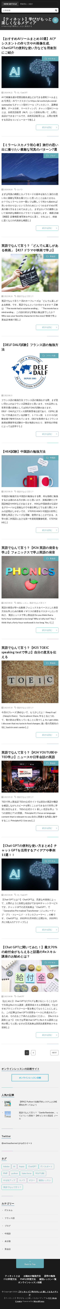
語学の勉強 (49, 1276)
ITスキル (51, 59)
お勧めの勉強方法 (32, 1276)
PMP (5, 1173)
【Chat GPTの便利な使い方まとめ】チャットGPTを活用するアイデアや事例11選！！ (29, 850)
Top (57, 1306)
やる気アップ (9, 1180)
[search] (56, 10)
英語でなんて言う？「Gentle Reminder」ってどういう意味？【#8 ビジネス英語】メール (38, 1115)
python (14, 1173)
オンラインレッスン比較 (30, 1077)
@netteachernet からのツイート (17, 1143)
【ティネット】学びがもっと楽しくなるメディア (27, 20)
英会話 (52, 256)
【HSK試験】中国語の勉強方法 (24, 451)
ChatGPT (23, 92)
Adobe (6, 1166)
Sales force (26, 1173)
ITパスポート (46, 1166)
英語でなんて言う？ (25, 296)
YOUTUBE (39, 1173)
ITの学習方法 (10, 1279)
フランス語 (50, 355)
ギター (32, 1180)
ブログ (52, 155)
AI (18, 92)
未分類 (8, 1241)
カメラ (20, 189)
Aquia (21, 1166)
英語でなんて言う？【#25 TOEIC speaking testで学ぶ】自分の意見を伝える (29, 652)
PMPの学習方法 (28, 1279)
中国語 (52, 458)
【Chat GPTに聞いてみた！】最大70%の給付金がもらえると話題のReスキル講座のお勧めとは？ (29, 951)
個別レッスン (22, 603)
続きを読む (47, 127)
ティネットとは (12, 1276)
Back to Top (30, 1264)
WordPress (39, 1301)
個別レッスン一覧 (47, 1279)
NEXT (54, 1052)
